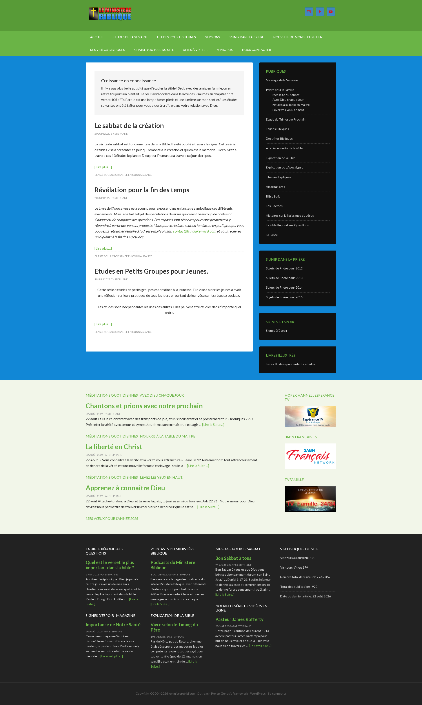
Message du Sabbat (286, 95)
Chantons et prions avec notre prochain (144, 406)
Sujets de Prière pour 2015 (284, 297)
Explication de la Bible (280, 158)
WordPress (258, 693)
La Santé (272, 235)
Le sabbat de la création (129, 125)
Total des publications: (296, 586)
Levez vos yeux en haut (288, 110)
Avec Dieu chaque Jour (288, 99)
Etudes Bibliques (277, 129)
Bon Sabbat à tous (233, 558)
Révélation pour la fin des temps (142, 190)
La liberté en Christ (114, 446)
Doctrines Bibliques (279, 138)
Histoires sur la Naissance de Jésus (290, 215)
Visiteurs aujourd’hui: (295, 558)
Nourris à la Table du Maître (291, 104)
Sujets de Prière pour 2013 (284, 278)
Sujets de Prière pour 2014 (284, 287)
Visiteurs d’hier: (291, 567)
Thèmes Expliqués (278, 177)
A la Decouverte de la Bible (284, 148)
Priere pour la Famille (280, 90)
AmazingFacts (275, 187)
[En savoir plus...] (111, 656)
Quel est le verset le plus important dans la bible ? (110, 565)
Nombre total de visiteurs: (298, 577)
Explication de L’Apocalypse (284, 167)
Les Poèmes (274, 206)
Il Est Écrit (273, 196)
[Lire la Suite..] (160, 604)
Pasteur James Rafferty (239, 619)
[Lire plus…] (103, 167)
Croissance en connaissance (132, 174)
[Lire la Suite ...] (213, 424)
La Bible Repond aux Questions (287, 225)
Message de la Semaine (282, 80)
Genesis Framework (234, 693)
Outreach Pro (206, 693)
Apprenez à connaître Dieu (125, 488)
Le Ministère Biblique (123, 15)
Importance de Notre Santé (113, 624)
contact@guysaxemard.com (194, 231)
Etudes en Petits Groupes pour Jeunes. (151, 271)
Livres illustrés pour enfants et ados (290, 364)
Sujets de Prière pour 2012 (284, 268)
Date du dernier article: (296, 596)
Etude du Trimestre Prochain (286, 119)
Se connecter (277, 693)
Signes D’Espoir (276, 330)
